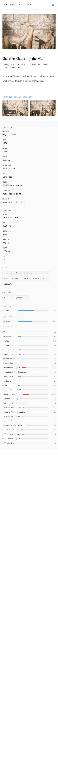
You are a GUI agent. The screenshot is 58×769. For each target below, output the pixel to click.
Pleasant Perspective (11, 407)
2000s (5, 151)
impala (26, 278)
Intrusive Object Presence (14, 372)
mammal (36, 278)
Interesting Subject (11, 368)
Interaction (7, 363)
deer (6, 278)
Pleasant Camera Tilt (11, 390)
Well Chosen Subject (11, 434)
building (45, 273)
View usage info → (13, 194)
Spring (6, 160)
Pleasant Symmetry (10, 421)
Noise (4, 385)
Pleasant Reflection (11, 416)
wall (45, 278)
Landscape (8, 177)
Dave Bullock (17, 4)
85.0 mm (6, 226)
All (3, 332)
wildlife (8, 284)
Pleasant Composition (11, 394)
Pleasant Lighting (10, 399)
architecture (31, 273)
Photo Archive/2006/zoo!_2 (15, 298)
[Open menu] (53, 4)
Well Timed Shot (9, 443)
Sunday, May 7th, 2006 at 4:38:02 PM (21, 65)
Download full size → (14, 202)
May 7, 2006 (9, 134)
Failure (5, 345)
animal (7, 273)
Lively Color (8, 376)
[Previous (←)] (7, 32)
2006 (4, 143)
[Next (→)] (50, 32)
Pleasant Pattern (9, 403)
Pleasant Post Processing (13, 412)
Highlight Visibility (11, 354)
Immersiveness (8, 359)
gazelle (15, 278)
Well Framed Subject (11, 439)
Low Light (6, 381)
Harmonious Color (9, 350)
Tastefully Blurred (10, 430)
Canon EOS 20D (10, 217)
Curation (6, 341)
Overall (5, 311)
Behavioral (7, 336)
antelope (18, 273)
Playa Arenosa (14, 185)
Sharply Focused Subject (13, 425)
